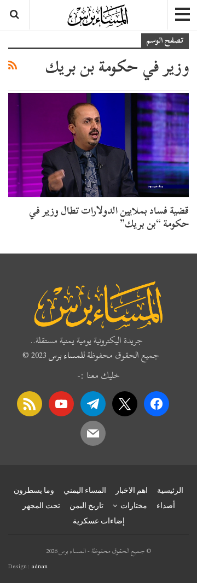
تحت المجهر (41, 505)
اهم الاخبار (131, 490)
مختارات (133, 505)
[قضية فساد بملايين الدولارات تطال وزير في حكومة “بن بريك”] (98, 145)
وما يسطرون (34, 490)
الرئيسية (170, 490)
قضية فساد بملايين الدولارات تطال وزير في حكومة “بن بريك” (109, 217)
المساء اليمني (84, 490)
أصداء (166, 505)
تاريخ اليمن (86, 505)
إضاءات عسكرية (99, 520)
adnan (39, 566)
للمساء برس (67, 355)
